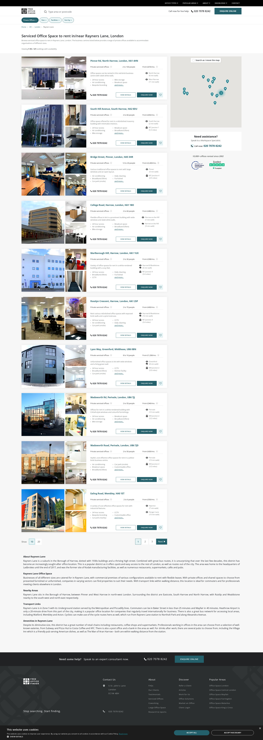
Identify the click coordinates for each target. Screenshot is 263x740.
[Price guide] (157, 67)
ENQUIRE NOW (147, 95)
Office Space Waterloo (219, 703)
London (37, 27)
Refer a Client (185, 685)
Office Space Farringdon (220, 699)
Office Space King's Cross (221, 707)
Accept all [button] (192, 733)
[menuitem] (163, 685)
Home (24, 27)
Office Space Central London (222, 690)
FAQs (150, 685)
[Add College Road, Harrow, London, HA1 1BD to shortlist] (160, 239)
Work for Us (184, 694)
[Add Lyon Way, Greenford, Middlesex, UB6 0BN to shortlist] (160, 383)
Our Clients (153, 690)
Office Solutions (186, 699)
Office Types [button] (170, 3)
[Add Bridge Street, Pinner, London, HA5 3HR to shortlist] (160, 191)
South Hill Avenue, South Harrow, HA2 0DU (113, 109)
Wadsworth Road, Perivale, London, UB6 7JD (114, 445)
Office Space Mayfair (218, 694)
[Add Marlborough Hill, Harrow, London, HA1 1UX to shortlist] (160, 287)
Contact (236, 3)
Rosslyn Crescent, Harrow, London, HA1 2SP (114, 301)
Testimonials (154, 694)
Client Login (184, 707)
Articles (182, 690)
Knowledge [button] (220, 3)
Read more (123, 734)
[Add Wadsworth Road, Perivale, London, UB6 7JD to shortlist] (160, 479)
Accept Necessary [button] (232, 733)
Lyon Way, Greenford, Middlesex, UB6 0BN (113, 349)
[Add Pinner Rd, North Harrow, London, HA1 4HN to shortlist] (160, 94)
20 (39, 541)
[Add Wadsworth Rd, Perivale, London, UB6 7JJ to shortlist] (160, 431)
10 (32, 541)
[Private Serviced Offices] (111, 67)
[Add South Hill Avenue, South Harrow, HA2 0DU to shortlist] (160, 143)
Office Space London (219, 685)
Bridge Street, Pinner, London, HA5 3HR (111, 157)
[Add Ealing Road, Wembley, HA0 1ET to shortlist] (160, 527)
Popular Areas (217, 679)
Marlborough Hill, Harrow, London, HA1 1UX (114, 253)
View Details (125, 95)
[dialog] (131, 732)
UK (30, 27)
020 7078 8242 (202, 11)
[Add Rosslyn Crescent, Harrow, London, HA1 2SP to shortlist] (160, 335)
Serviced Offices (155, 699)
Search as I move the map (208, 60)
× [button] (260, 728)
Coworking (153, 703)
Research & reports (157, 712)
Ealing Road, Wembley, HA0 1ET (107, 493)
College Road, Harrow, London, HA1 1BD (112, 205)
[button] (208, 80)
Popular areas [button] (189, 3)
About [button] (205, 3)
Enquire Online (228, 11)
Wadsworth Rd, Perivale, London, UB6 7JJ (112, 397)
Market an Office (187, 703)
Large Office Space (157, 707)
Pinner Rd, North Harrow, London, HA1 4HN (114, 61)
